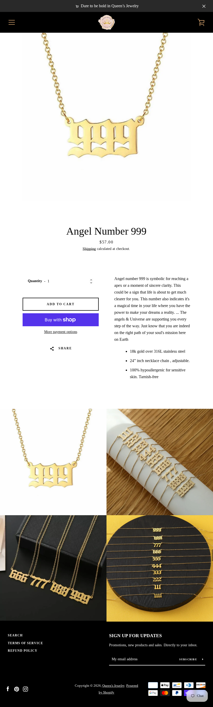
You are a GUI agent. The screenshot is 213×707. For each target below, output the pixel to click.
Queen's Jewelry (113, 686)
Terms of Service (25, 643)
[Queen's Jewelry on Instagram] (25, 688)
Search (15, 635)
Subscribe (188, 659)
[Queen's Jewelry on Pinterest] (16, 688)
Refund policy (22, 650)
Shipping (89, 249)
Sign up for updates (135, 635)
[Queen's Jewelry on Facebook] (7, 688)
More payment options (60, 332)
